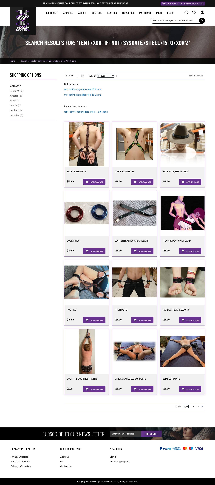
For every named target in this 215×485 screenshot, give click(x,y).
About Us (64, 457)
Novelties (17, 115)
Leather (17, 110)
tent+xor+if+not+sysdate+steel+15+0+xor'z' (86, 112)
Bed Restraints (171, 379)
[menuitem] (52, 13)
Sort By (92, 75)
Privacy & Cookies (19, 457)
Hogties (71, 310)
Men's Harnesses (124, 171)
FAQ (62, 461)
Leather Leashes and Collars (131, 241)
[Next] (203, 406)
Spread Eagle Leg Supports (130, 379)
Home (13, 61)
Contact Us (65, 466)
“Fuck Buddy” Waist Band (177, 241)
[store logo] (23, 15)
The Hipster (121, 310)
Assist (16, 100)
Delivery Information (21, 466)
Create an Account (194, 4)
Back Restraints (76, 171)
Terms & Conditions (20, 461)
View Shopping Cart (119, 461)
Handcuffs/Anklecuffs (176, 310)
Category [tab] (15, 86)
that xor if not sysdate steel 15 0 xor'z (82, 95)
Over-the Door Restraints (82, 379)
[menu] (109, 13)
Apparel (17, 96)
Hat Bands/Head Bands (176, 171)
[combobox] (177, 20)
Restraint (17, 91)
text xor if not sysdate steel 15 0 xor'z (82, 89)
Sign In (175, 4)
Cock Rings (73, 241)
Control (16, 105)
